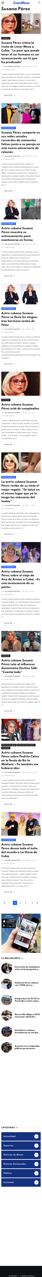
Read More (8, 99)
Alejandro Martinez (13, 70)
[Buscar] (39, 2)
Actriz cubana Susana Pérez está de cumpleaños (18, 412)
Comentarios (9, 73)
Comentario (8, 602)
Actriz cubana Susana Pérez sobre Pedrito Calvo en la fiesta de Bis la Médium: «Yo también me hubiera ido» (19, 768)
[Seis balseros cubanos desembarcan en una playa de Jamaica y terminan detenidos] (6, 1039)
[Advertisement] (17, 1097)
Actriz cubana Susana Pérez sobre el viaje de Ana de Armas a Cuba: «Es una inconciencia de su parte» (19, 587)
